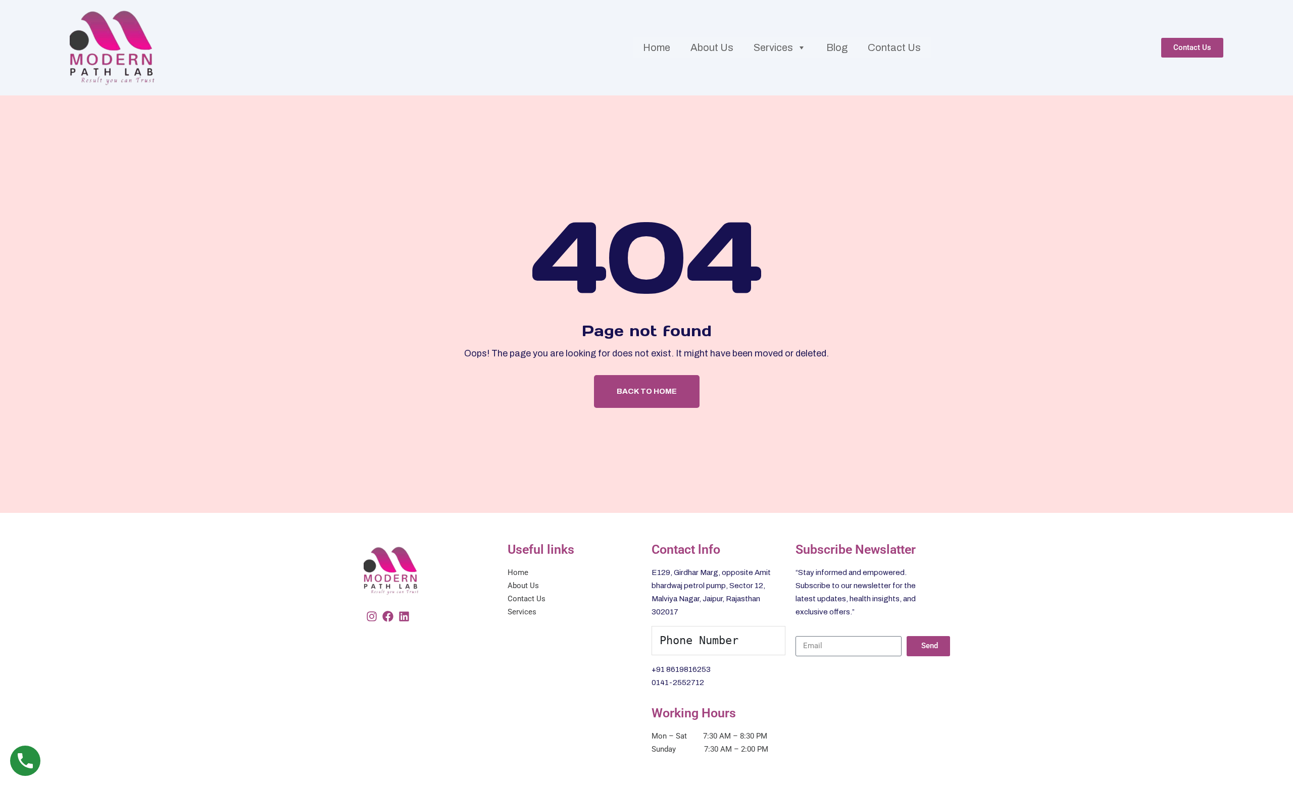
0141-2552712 (678, 682)
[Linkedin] (404, 616)
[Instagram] (372, 616)
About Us (711, 47)
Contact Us (894, 47)
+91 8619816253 (681, 669)
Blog (837, 47)
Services (773, 47)
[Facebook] (388, 616)
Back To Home (647, 391)
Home (656, 47)
